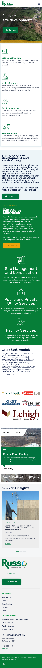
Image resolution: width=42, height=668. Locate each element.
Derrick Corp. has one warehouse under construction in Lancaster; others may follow (19, 528)
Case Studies (7, 604)
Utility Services (7, 623)
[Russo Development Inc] (7, 3)
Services (5, 601)
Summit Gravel (7, 629)
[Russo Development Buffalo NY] (14, 568)
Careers (5, 607)
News (4, 611)
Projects (16, 523)
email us (5, 648)
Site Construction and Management (15, 619)
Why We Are (6, 597)
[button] (10, 196)
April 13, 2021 (8, 532)
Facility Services (8, 626)
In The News (9, 523)
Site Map (23, 657)
